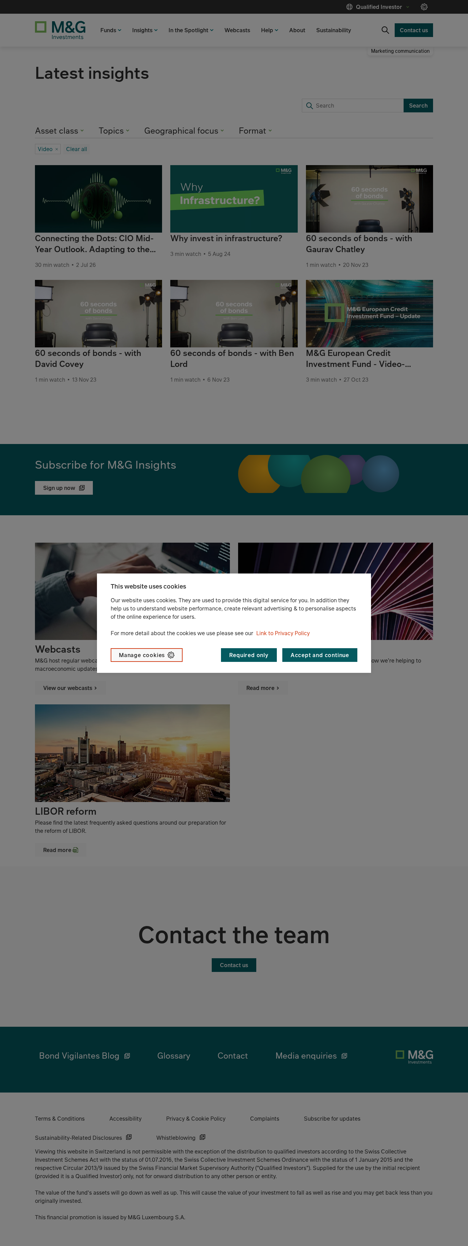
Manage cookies (142, 655)
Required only (248, 655)
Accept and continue (320, 655)
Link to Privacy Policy (283, 633)
